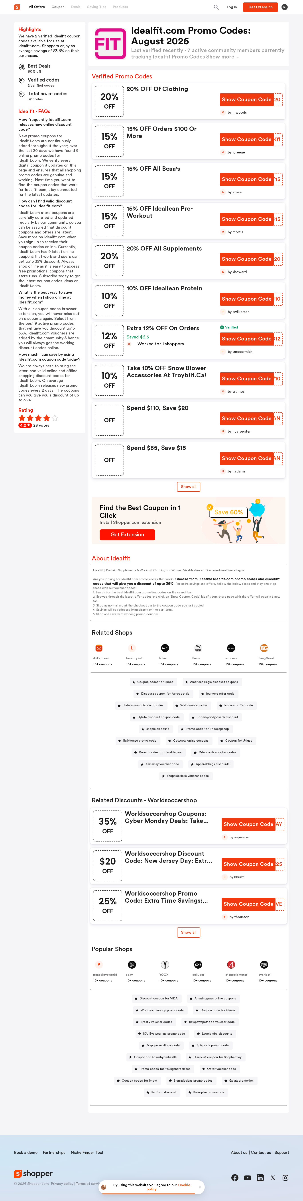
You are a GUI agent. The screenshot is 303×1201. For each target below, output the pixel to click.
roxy (129, 974)
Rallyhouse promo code (139, 740)
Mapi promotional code (163, 1045)
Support (282, 1152)
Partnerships (54, 1152)
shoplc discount (157, 729)
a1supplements (236, 974)
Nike (162, 658)
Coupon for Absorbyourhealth (155, 1057)
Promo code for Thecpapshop (207, 729)
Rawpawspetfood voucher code (212, 1022)
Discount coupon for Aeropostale (165, 693)
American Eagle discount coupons (214, 682)
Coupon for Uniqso (238, 740)
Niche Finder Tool (87, 1152)
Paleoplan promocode (208, 1092)
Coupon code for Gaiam (218, 1010)
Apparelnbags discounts (213, 764)
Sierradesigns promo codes (193, 1080)
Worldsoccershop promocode (162, 1010)
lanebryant (134, 658)
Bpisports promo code (213, 1045)
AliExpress (101, 658)
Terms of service (89, 1183)
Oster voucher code (221, 1069)
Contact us (261, 1152)
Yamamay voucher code (162, 764)
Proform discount (163, 1092)
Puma (196, 658)
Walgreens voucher (193, 705)
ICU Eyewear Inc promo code (164, 1033)
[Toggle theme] (284, 7)
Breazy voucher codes (156, 1022)
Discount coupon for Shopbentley (217, 1057)
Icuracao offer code (238, 705)
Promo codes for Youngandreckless (165, 1069)
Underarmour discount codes (143, 705)
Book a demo (25, 1152)
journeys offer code (220, 693)
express (231, 658)
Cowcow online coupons (191, 740)
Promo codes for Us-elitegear (160, 752)
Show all (188, 487)
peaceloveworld (105, 974)
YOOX (163, 974)
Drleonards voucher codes (217, 752)
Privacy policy (62, 1183)
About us (239, 1152)
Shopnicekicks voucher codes (188, 775)
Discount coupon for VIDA (159, 998)
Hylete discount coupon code (159, 717)
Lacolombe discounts (217, 1033)
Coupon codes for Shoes (155, 682)
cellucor (198, 974)
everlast (264, 974)
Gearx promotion (241, 1080)
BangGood (266, 658)
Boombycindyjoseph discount (217, 717)
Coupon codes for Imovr (139, 1080)
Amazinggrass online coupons (215, 998)
